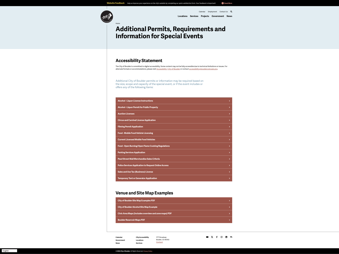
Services (194, 16)
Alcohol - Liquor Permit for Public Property (138, 107)
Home (118, 23)
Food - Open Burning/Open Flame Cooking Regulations (144, 145)
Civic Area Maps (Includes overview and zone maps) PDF (145, 213)
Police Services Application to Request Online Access (143, 165)
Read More (228, 3)
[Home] (106, 16)
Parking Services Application (131, 152)
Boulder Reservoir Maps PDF (131, 219)
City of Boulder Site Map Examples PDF (136, 200)
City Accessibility (142, 237)
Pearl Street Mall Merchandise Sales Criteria (139, 158)
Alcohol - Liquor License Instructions (135, 100)
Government (218, 16)
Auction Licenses (126, 113)
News (229, 16)
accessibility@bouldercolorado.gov (203, 69)
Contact (159, 242)
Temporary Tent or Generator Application (137, 178)
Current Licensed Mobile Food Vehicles (136, 139)
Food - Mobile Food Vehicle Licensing (135, 133)
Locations (182, 16)
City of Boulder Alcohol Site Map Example (137, 206)
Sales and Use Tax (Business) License (135, 171)
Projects (205, 16)
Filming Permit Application (130, 126)
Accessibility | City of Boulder (168, 69)
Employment (212, 11)
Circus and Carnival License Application (137, 120)
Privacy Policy (147, 251)
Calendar (202, 11)
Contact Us (224, 11)
